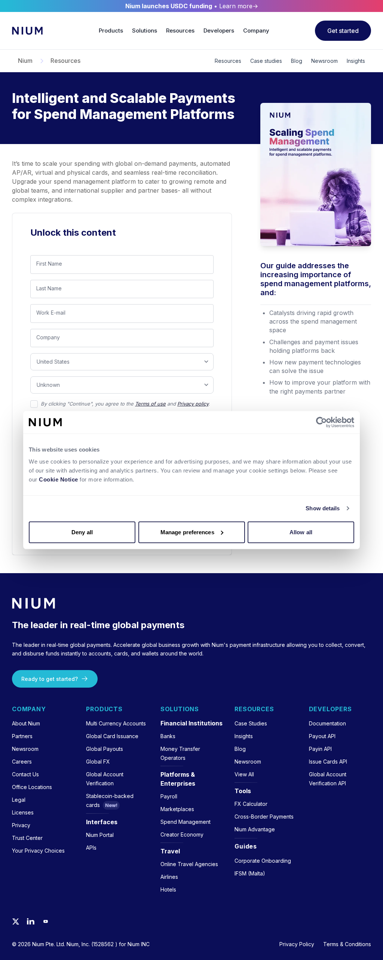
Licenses (23, 812)
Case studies (266, 61)
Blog (296, 61)
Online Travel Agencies (189, 864)
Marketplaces (177, 809)
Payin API (320, 749)
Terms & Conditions (347, 944)
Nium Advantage (255, 829)
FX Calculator (251, 804)
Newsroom (324, 61)
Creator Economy (181, 834)
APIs (91, 847)
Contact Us (25, 774)
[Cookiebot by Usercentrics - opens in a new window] (321, 422)
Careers (22, 761)
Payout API (322, 736)
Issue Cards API (328, 761)
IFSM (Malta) (250, 873)
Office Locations (32, 787)
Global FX (98, 761)
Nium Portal (100, 835)
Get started (343, 30)
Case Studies (251, 723)
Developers (218, 30)
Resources (180, 30)
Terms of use (150, 404)
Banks (167, 736)
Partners (22, 736)
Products (111, 30)
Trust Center (27, 838)
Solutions (144, 30)
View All (244, 774)
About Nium (26, 723)
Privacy (21, 825)
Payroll (168, 796)
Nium (25, 61)
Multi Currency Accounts (116, 723)
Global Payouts (104, 749)
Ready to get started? (49, 679)
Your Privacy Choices (38, 850)
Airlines (169, 877)
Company (256, 30)
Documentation (327, 723)
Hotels (168, 889)
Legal (18, 800)
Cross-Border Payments (264, 816)
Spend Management (185, 822)
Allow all (300, 532)
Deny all (82, 532)
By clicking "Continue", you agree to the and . (125, 404)
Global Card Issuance (112, 736)
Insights (356, 61)
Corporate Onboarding (263, 860)
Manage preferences (187, 532)
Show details (323, 508)
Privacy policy (192, 404)
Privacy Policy (296, 944)
